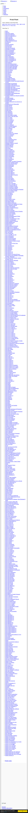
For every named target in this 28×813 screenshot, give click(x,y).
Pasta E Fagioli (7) (9, 691)
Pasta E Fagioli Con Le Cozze (11, 366)
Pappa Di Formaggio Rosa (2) (11, 65)
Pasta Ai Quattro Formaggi (11, 126)
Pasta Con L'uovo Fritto (10, 323)
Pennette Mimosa (9, 490)
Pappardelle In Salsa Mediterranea (12, 93)
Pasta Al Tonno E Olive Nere (11, 243)
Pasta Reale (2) (8, 693)
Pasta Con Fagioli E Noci (10, 317)
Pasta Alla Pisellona (9, 276)
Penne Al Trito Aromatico (10, 477)
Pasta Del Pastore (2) (9, 668)
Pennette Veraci (8, 224)
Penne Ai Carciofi (9, 533)
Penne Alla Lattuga (9, 710)
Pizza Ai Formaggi (9, 552)
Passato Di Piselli (9, 107)
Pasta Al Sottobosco (9, 237)
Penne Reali (7, 725)
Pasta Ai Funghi (8, 123)
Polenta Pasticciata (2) (10, 651)
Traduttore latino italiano (7, 808)
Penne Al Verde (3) (9, 509)
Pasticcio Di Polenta (9, 479)
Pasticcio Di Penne (9, 417)
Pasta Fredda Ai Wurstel (10, 387)
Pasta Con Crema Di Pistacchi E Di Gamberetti (15, 315)
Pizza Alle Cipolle (9, 584)
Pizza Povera (8, 487)
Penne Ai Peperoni (9, 538)
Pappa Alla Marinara (9, 54)
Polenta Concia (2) (9, 644)
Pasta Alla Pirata (8, 275)
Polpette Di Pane (8, 655)
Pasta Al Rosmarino (9, 236)
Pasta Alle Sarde (8, 467)
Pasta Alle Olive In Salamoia (11, 299)
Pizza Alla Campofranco (10, 572)
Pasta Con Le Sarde (9, 332)
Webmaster (5, 14)
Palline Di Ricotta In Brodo (11, 40)
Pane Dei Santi (8, 46)
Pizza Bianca (8, 593)
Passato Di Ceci (8, 106)
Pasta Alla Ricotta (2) (9, 279)
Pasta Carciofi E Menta (10, 305)
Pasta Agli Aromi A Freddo (11, 115)
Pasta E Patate (8, 663)
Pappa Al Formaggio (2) (10, 517)
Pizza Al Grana (8, 562)
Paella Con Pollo (8, 37)
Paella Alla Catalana (9, 33)
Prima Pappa (8, 148)
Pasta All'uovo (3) (9, 253)
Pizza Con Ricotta (9, 607)
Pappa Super (8, 76)
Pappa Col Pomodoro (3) (10, 60)
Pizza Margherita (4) (9, 618)
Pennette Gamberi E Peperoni (11, 221)
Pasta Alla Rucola (9, 281)
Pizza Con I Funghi (9, 600)
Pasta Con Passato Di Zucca (11, 673)
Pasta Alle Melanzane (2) (10, 449)
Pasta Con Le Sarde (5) (10, 699)
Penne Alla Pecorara (9, 165)
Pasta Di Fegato (8, 351)
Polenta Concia (8, 643)
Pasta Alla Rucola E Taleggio (11, 284)
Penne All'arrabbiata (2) (10, 713)
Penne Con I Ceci (9, 182)
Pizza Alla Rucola (9, 582)
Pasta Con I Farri (8, 444)
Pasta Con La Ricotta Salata (11, 326)
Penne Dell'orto (8, 195)
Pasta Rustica (8, 404)
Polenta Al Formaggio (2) (10, 424)
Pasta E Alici (8, 355)
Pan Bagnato (8, 42)
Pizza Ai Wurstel (8, 557)
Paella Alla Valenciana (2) (10, 35)
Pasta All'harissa (8, 248)
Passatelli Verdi (8, 100)
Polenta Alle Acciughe (10, 739)
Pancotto (7, 43)
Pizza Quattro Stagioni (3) (10, 629)
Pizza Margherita (8, 615)
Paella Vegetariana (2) (10, 474)
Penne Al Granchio (9, 546)
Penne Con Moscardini (10, 468)
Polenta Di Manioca (9, 429)
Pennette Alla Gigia (9, 215)
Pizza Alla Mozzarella (10, 574)
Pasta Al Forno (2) (9, 132)
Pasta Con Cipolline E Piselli (11, 314)
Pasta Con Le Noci (9, 515)
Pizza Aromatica (8, 591)
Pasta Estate (7, 383)
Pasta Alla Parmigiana (10, 273)
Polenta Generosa (9, 647)
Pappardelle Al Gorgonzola (11, 83)
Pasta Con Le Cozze (9, 331)
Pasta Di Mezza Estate (10, 353)
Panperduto (7, 462)
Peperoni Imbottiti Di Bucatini (11, 226)
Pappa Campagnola (9, 56)
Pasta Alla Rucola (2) (9, 282)
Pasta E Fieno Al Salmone (10, 368)
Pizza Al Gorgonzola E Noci (11, 561)
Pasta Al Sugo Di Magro (10, 239)
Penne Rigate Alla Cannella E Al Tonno (13, 204)
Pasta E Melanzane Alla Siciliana (12, 375)
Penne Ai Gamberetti (9, 537)
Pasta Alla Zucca (8, 289)
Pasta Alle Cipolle (9, 671)
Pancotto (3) (7, 678)
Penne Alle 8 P (8, 466)
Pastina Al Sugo (8, 421)
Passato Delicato (8, 105)
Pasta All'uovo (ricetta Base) (11, 694)
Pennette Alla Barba (9, 485)
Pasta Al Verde (8, 244)
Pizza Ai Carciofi (9, 549)
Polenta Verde (8, 654)
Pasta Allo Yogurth (9, 301)
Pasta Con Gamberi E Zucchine (12, 318)
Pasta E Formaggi (9, 371)
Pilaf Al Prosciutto (9, 230)
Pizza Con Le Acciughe (10, 602)
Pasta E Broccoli (8, 356)
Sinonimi (4, 806)
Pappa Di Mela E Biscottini (11, 67)
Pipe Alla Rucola (8, 733)
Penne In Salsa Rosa (9, 200)
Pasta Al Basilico (8, 128)
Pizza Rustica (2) (8, 666)
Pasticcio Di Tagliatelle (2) (11, 706)
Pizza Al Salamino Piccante (11, 568)
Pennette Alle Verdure (10, 450)
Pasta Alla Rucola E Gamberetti (12, 283)
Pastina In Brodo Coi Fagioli (11, 422)
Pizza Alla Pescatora (9, 578)
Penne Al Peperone (9, 152)
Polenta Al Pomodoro (9, 740)
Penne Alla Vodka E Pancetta (11, 174)
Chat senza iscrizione (6, 809)
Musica (4, 10)
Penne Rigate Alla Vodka (10, 728)
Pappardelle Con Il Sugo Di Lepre (12, 90)
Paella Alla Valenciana (10, 34)
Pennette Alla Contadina (10, 213)
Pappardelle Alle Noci (10, 685)
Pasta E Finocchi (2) (9, 456)
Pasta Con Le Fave (9, 665)
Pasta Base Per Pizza (9, 304)
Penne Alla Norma (9, 711)
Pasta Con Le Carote (9, 329)
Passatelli (7, 686)
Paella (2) (7, 32)
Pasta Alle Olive (8, 298)
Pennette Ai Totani (9, 209)
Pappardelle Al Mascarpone (11, 84)
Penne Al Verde (8, 157)
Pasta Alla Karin (8, 271)
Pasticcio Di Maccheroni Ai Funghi (12, 453)
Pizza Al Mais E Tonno (10, 563)
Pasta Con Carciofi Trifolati (11, 312)
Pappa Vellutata (8, 77)
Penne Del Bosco (9, 193)
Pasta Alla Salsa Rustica (10, 287)
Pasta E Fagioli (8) (9, 522)
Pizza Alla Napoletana (10, 576)
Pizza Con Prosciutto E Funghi (11, 606)
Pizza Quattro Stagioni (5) (10, 632)
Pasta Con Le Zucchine (10, 339)
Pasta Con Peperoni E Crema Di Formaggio (14, 343)
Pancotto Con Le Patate (10, 470)
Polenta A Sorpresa (9, 526)
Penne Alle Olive (9, 177)
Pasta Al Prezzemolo (9, 140)
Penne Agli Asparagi (9, 532)
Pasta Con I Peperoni (9, 320)
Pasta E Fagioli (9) (9, 523)
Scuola (4, 9)
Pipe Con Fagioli (8, 232)
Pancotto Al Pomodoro (10, 478)
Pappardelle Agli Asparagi (10, 428)
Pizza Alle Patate (8, 587)
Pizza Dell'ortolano (9, 488)
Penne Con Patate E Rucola (11, 185)
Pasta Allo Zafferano (9, 439)
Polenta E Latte (8, 750)
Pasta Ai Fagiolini (9, 122)
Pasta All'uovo (8, 250)
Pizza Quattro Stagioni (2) (10, 628)
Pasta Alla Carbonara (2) (10, 264)
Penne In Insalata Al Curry (11, 722)
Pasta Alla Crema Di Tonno (11, 269)
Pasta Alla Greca (8, 270)
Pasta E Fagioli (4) (9, 362)
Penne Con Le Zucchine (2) (11, 184)
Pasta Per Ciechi (8, 393)
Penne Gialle (8, 721)
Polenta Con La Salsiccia (10, 748)
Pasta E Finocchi (8, 370)
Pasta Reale (7, 401)
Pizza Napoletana (9, 624)
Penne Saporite (8, 729)
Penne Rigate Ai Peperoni (10, 202)
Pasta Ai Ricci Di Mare (10, 127)
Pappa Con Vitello (9, 61)
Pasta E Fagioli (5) (9, 364)
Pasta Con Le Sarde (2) (10, 333)
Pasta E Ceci (8, 688)
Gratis (4, 7)
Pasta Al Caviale (8, 129)
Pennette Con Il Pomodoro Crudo (12, 218)
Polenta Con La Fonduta (10, 745)
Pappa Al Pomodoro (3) (10, 683)
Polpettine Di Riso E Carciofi (11, 143)
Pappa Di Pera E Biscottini (11, 68)
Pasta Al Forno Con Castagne (11, 133)
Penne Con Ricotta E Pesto (11, 718)
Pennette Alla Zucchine (10, 730)
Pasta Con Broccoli (9, 310)
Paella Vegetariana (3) (10, 512)
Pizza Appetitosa (8, 590)
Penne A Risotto (8, 529)
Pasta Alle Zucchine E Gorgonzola (12, 300)
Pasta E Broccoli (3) (9, 459)
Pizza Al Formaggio (9, 559)
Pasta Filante (8, 384)
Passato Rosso (8, 110)
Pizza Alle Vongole (9, 588)
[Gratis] (13, 1)
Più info (5, 811)
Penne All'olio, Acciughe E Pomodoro (13, 161)
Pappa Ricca (8, 73)
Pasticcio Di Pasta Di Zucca (11, 704)
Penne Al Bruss (8, 543)
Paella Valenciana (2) (9, 39)
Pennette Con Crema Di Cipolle (12, 504)
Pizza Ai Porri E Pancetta (10, 556)
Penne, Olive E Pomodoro (10, 724)
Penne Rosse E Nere (9, 427)
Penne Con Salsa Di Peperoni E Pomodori (14, 189)
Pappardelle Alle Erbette (10, 437)
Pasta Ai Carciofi (8, 118)
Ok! (22, 811)
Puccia (6, 445)
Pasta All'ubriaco (8, 249)
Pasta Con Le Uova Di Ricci (11, 337)
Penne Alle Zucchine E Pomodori (12, 433)
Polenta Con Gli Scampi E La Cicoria (13, 741)
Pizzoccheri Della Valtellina (11, 735)
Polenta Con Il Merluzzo (10, 743)
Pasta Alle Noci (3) (9, 297)
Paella (6, 31)
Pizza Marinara (8, 621)
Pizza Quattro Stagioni (10, 627)
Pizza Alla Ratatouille (9, 580)
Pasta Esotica (8, 382)
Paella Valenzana (8, 432)
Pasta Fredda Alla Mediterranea (12, 388)
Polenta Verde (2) (9, 489)
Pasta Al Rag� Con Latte (10, 234)
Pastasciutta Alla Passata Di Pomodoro (13, 409)
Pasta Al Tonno (8, 242)
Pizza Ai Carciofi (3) (9, 551)
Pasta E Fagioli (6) (9, 689)
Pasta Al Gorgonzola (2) (10, 443)
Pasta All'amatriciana (9, 245)
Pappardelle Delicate (9, 92)
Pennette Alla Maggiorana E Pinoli (12, 216)
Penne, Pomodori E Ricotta (11, 205)
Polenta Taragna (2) (9, 755)
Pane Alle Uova (8, 438)
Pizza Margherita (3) (9, 617)
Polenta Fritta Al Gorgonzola (11, 646)
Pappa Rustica (8, 74)
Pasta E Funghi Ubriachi (10, 372)
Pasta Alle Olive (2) (9, 697)
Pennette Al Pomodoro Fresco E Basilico (14, 211)
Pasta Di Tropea (8, 354)
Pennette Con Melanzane (10, 219)
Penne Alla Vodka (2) (9, 172)
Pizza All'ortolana (9, 571)
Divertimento (6, 8)
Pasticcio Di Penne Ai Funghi (11, 705)
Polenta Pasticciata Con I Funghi (12, 753)
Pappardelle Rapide (9, 94)
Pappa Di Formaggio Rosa (11, 64)
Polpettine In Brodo (9, 144)
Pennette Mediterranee (10, 222)
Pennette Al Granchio (9, 210)
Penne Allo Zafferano (9, 179)
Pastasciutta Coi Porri (9, 410)
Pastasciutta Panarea (9, 415)
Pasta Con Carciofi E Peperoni (11, 311)
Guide (4, 12)
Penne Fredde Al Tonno (10, 719)
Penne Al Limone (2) (9, 150)
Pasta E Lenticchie (9, 373)
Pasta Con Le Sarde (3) (10, 334)
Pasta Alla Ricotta (9, 278)
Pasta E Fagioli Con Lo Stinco (11, 367)
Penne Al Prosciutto (9, 155)
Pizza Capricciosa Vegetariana (11, 596)
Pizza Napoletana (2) (9, 483)
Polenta (6, 640)
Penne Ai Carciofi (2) (9, 534)
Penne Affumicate (9, 531)
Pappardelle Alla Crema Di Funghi (12, 88)
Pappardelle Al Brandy (10, 78)
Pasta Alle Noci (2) (9, 295)
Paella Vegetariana (9, 451)
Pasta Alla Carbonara (9, 262)
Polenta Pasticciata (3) (10, 442)
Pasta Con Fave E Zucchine (11, 446)
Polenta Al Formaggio (10, 736)
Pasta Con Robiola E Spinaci (11, 345)
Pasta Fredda (8, 385)
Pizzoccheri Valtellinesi (10, 639)
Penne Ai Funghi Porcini (10, 535)
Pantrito (6, 682)
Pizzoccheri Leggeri (9, 638)
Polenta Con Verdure (9, 662)
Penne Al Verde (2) (9, 716)
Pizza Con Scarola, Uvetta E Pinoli (12, 461)
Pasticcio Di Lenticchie (10, 416)
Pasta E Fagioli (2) (9, 360)
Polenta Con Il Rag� (9, 744)
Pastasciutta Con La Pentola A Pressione (13, 411)
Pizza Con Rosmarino (10, 608)
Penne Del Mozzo (9, 194)
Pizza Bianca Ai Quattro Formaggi (12, 594)
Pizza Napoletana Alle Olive (11, 626)
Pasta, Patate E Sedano (10, 690)
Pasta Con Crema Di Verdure (11, 316)
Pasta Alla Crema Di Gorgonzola (12, 267)
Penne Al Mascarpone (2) (10, 521)
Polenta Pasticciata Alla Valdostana (12, 751)
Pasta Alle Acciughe (9, 290)
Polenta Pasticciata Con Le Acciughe (13, 754)
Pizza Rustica (8, 633)
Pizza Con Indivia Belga (10, 601)
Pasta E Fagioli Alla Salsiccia (11, 502)
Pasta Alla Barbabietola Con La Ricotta (13, 481)
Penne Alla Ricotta (9, 168)
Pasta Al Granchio (9, 135)
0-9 (3, 24)
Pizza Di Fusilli (8, 734)
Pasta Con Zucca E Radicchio (11, 495)
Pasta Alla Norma (9, 272)
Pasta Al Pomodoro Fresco (11, 139)
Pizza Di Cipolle (8, 610)
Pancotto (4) (7, 679)
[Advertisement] (11, 783)
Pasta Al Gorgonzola (9, 134)
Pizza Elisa (7, 612)
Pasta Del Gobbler (9, 349)
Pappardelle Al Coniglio (10, 79)
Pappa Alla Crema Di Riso (11, 516)
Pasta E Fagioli (8, 359)
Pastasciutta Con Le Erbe (10, 412)
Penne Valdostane (9, 431)
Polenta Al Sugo (8, 661)
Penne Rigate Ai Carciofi (10, 727)
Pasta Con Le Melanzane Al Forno (12, 496)
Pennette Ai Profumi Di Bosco (11, 207)
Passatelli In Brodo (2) (10, 99)
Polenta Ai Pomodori (9, 434)
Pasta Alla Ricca (8, 277)
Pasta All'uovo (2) (9, 251)
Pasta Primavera (8, 398)
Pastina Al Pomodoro (9, 420)
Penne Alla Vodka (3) (9, 173)
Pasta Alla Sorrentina (9, 288)
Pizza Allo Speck (9, 589)
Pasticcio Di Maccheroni (10, 506)
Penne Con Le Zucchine (10, 183)
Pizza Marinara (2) (9, 622)
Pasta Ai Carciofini (9, 121)
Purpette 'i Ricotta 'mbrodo (11, 657)
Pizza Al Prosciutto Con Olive (11, 566)
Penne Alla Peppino (9, 166)
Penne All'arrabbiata (9, 159)
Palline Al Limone (9, 674)
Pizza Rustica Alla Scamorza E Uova (13, 634)
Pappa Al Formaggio (9, 50)
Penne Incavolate (9, 498)
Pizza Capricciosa (9, 595)
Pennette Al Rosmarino (10, 212)
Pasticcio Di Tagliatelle (10, 418)
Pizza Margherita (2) (9, 616)
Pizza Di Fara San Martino (11, 611)
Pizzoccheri (7, 637)
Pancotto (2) (7, 677)
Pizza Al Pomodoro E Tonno (11, 565)
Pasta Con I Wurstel (9, 321)
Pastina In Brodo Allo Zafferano (12, 708)
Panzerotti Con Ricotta (10, 48)
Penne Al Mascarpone (10, 151)
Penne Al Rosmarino (9, 156)
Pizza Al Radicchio (9, 567)
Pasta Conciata (8, 494)
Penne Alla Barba (9, 484)
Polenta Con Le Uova (10, 749)
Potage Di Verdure (9, 146)
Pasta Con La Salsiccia (10, 327)
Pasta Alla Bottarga (9, 261)
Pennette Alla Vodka (9, 217)
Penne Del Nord (8, 493)
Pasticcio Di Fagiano (9, 702)
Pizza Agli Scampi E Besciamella (12, 548)
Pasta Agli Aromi (9, 113)
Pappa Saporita (8, 684)
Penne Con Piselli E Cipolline (11, 187)
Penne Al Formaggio (9, 544)
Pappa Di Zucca (8, 71)
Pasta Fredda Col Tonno (10, 389)
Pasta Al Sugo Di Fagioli (10, 238)
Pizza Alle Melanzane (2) (10, 482)
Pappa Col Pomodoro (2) (10, 59)
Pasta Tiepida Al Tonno (10, 465)
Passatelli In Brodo (9, 98)
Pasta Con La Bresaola (10, 325)
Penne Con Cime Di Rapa (10, 717)
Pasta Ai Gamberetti (9, 124)
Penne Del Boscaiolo (9, 511)
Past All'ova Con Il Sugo (10, 660)
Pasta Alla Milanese (9, 513)
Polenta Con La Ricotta (10, 746)
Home (4, 6)
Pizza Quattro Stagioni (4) (10, 630)
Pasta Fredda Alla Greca (10, 457)
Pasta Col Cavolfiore (9, 308)
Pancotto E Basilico (9, 44)
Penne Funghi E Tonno (10, 199)
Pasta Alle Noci (8, 294)
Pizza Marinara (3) (9, 623)
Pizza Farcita (8, 613)
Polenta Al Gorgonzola (10, 738)
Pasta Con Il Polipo (9, 322)
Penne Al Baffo (8, 541)
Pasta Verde (7, 407)
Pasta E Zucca (8, 378)
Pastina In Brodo (8, 518)
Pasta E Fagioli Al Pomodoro (11, 365)
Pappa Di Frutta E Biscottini (11, 66)
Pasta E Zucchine (9, 379)
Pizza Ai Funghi (8, 554)
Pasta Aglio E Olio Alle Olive (11, 116)
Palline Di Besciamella (10, 676)
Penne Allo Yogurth (9, 178)
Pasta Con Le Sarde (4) (10, 336)
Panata (6, 463)
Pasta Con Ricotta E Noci (10, 344)
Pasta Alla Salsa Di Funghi (11, 286)
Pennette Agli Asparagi (10, 206)
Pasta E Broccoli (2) (9, 357)
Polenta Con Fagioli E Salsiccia (12, 641)
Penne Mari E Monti (9, 201)
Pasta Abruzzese (8, 111)
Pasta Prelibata (8, 396)
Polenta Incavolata (9, 649)
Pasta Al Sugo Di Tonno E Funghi (12, 240)
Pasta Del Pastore (9, 667)
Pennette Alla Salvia (9, 426)
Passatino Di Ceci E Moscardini (12, 104)
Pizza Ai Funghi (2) (9, 555)
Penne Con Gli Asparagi (10, 181)
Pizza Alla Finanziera (9, 573)
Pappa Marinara (8, 72)
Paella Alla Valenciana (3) (10, 507)
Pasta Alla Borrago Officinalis (11, 260)
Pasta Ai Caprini (8, 117)
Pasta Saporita (8, 406)
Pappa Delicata (8, 62)
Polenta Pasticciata (9, 650)
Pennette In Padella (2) (10, 528)
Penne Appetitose (9, 460)
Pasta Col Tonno (8, 309)
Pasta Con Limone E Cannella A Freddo (13, 340)
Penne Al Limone (9, 149)
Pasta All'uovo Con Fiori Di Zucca (12, 254)
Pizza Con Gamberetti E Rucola (12, 599)
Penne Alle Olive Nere (10, 715)
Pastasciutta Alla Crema (10, 701)
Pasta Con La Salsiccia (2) (10, 328)
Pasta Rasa (7, 400)
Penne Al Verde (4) (9, 510)
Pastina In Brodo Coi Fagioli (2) (12, 423)
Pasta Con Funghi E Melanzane (12, 658)
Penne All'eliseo (8, 160)
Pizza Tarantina (8, 635)
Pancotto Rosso (8, 45)
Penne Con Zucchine (9, 191)
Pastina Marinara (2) (9, 473)
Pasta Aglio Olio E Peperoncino (12, 455)
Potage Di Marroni (9, 145)
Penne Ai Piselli (8, 539)
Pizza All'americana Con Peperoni (12, 570)
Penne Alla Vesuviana (10, 170)
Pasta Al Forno (8, 131)
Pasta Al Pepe (8, 137)
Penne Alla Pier (8, 167)
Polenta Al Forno (9, 492)
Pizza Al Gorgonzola (9, 560)
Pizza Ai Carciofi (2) (9, 550)
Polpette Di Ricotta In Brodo (11, 656)
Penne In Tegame (9, 723)
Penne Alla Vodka (9, 171)
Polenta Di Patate (9, 645)
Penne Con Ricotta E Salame (11, 188)
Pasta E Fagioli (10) (9, 524)
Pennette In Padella (9, 527)
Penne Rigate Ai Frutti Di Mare (12, 435)
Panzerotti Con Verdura (10, 49)
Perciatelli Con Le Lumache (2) (12, 228)
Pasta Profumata (8, 399)
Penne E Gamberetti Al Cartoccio (12, 454)
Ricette (4, 13)
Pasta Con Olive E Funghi (10, 700)
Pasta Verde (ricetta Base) (10, 695)
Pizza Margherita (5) (9, 619)
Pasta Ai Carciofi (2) (9, 120)
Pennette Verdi (8, 732)
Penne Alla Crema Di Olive (11, 163)
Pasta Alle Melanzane (9, 293)
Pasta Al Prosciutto (9, 142)
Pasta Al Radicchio (9, 233)
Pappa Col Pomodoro (9, 57)
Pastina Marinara (8, 472)
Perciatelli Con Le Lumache (11, 227)
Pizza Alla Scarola (9, 583)
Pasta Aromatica (8, 303)
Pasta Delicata (8, 350)
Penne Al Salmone (9, 471)
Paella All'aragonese (9, 505)
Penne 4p (7, 476)
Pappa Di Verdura (9, 70)
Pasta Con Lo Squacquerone (11, 342)
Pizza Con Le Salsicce (10, 605)
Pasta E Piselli (8, 377)
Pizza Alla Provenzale (10, 579)
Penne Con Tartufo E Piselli (11, 190)
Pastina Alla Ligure (9, 707)
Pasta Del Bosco (8, 348)
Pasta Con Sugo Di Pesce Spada (12, 347)
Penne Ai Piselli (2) (9, 540)
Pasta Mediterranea (9, 392)
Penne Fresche (8, 198)
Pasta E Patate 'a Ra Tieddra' (11, 376)
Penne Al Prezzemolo (9, 154)
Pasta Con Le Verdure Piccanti (11, 338)
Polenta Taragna (8, 652)
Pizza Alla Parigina (9, 577)
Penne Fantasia (8, 196)
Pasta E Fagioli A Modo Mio (11, 501)
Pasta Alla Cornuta (9, 266)
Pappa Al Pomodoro (9, 51)
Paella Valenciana (9, 38)
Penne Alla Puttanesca (10, 440)
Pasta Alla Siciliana (9, 448)
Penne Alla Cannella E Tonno (11, 162)
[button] (5, 3)
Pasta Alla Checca (9, 265)
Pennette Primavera (9, 223)
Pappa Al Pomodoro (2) (10, 53)
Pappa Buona (8, 55)
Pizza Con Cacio (8, 598)
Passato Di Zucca (9, 109)
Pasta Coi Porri (8, 306)
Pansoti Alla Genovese (10, 680)
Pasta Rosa (7, 403)
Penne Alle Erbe (8, 176)
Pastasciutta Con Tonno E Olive (12, 414)
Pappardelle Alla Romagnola (11, 89)
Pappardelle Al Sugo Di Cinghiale (12, 85)
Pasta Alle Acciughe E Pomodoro (12, 292)
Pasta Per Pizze (8, 394)
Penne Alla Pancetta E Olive (11, 712)
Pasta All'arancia (8, 247)
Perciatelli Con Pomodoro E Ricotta (13, 229)
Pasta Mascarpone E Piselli (11, 390)
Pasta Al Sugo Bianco (10, 696)
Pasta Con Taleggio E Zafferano (12, 669)
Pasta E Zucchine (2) (9, 381)
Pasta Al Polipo (8, 138)
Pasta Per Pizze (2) (9, 395)
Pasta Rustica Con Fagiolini (11, 405)
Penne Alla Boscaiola (9, 672)
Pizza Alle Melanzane (9, 585)
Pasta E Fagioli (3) (9, 361)
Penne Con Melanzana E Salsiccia (12, 520)
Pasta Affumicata (8, 112)
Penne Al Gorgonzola (9, 545)
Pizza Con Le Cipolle (9, 604)
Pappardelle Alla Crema (10, 87)
